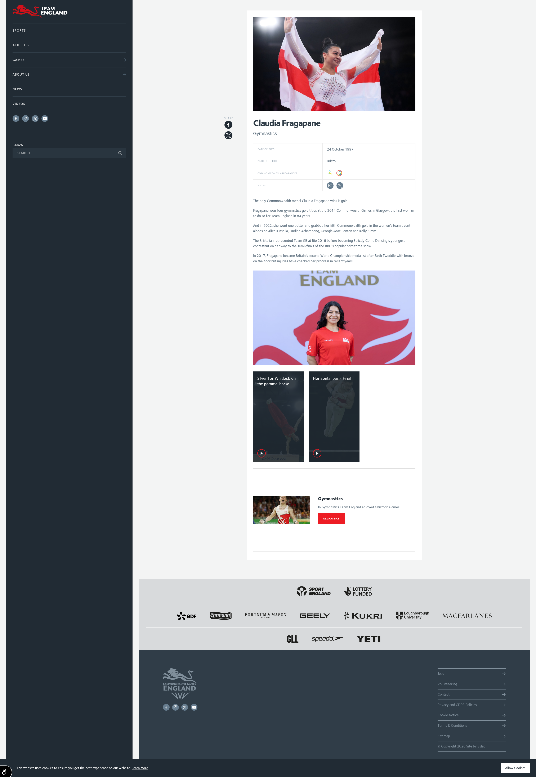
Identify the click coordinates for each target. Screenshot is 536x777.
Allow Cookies (515, 768)
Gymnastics (331, 518)
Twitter (35, 118)
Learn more (140, 768)
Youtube (44, 118)
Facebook (16, 118)
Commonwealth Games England (69, 11)
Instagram (25, 118)
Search (18, 145)
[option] (334, 318)
